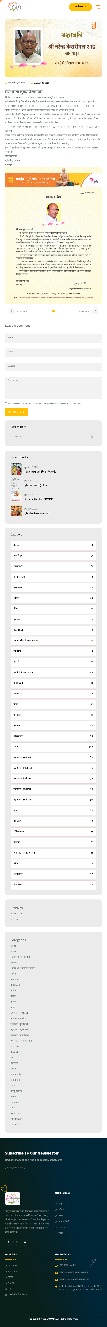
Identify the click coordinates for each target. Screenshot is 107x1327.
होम (60, 1204)
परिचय (61, 1210)
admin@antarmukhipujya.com (74, 1272)
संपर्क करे (79, 7)
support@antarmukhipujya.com (75, 1279)
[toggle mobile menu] (97, 7)
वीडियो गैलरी (64, 1222)
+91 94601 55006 (68, 1265)
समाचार (62, 1227)
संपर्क (61, 1233)
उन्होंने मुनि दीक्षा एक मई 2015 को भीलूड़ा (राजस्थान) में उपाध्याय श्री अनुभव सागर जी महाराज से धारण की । (80, 1288)
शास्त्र (61, 1216)
